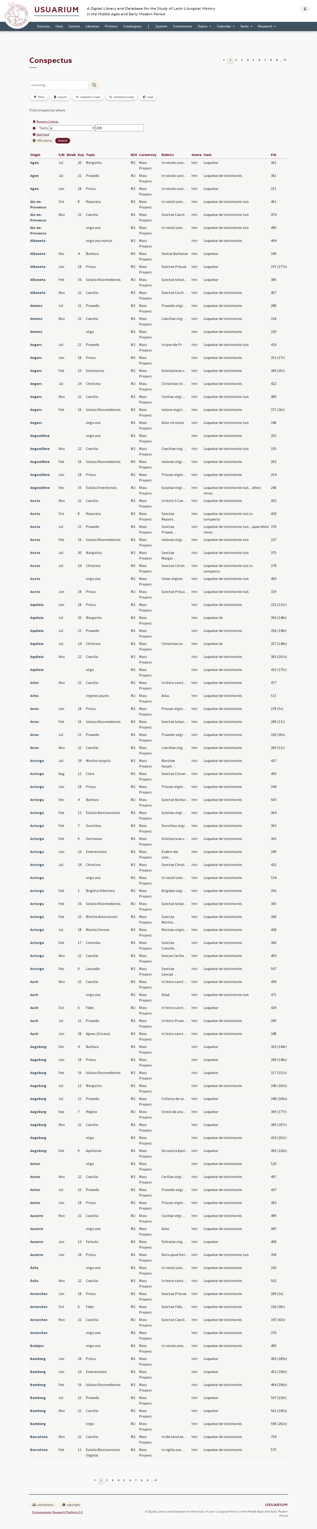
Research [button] (265, 26)
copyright (73, 1504)
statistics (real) (123, 97)
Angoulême (40, 435)
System (161, 26)
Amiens (36, 305)
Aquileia (37, 604)
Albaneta (37, 240)
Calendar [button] (224, 26)
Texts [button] (244, 26)
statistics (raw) (90, 97)
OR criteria (44, 140)
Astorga (37, 760)
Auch (34, 981)
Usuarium (56, 9)
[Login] (305, 9)
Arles (34, 682)
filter (41, 97)
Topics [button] (202, 26)
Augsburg (38, 1046)
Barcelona (39, 1436)
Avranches (39, 1293)
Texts (43, 128)
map (150, 97)
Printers (111, 26)
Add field (42, 134)
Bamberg (38, 1358)
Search (62, 140)
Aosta (35, 500)
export (62, 97)
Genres (74, 26)
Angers (36, 344)
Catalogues (132, 26)
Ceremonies (182, 26)
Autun (35, 1163)
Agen (34, 162)
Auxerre (36, 1215)
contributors (45, 1504)
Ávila (34, 1267)
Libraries (92, 26)
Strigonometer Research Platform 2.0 (57, 1512)
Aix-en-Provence (38, 204)
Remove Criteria (47, 121)
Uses (59, 26)
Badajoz (37, 1345)
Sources (43, 26)
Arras (34, 708)
